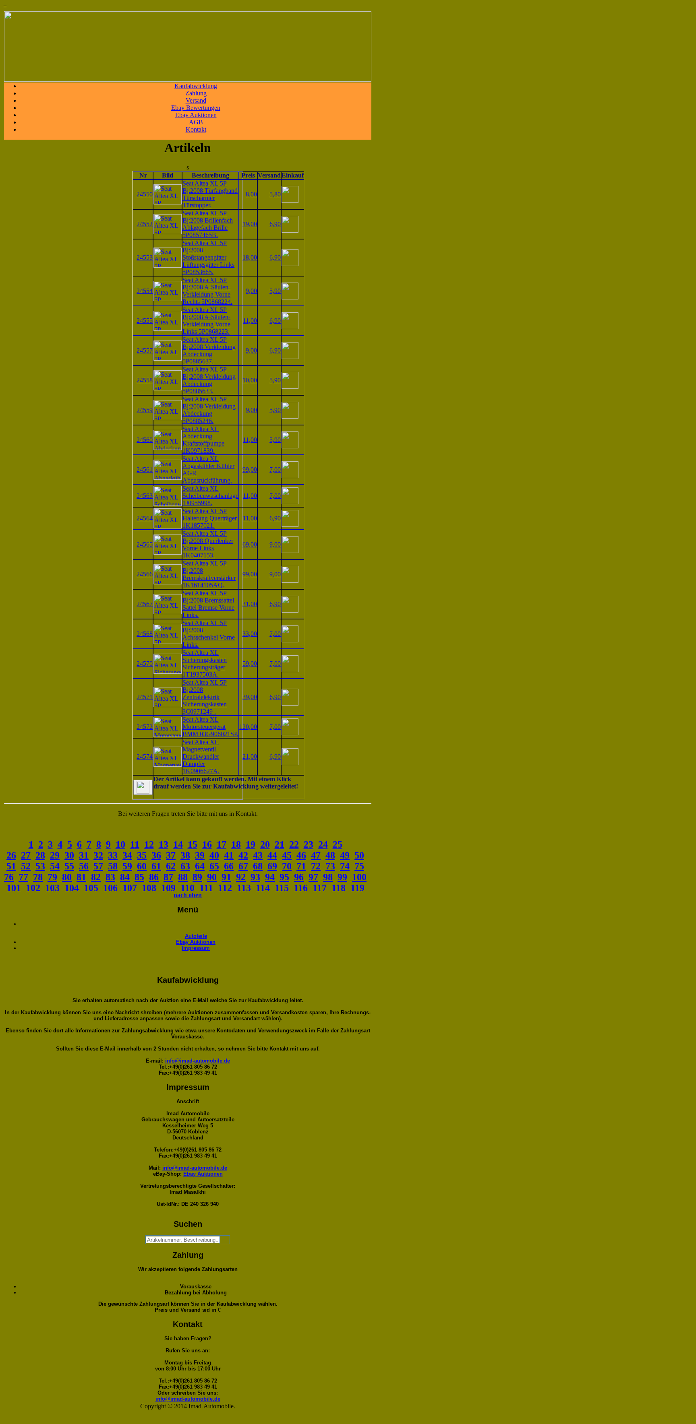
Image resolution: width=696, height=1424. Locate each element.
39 (200, 855)
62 (171, 866)
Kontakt (196, 129)
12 (149, 844)
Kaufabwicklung (195, 86)
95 (284, 877)
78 (38, 877)
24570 (145, 663)
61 (156, 866)
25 (337, 844)
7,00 (275, 469)
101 (13, 888)
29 (55, 855)
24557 (145, 350)
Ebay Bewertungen (195, 107)
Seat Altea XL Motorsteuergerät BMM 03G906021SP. (210, 726)
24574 (145, 756)
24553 (145, 257)
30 (69, 855)
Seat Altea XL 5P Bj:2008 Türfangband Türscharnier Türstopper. (210, 194)
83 (110, 877)
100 (359, 877)
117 (320, 888)
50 (359, 855)
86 (154, 877)
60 (142, 866)
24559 (145, 410)
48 (330, 855)
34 (127, 855)
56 (84, 866)
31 (84, 855)
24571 (145, 696)
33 (113, 855)
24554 (145, 290)
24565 (145, 544)
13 (163, 844)
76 (9, 877)
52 (26, 866)
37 (171, 855)
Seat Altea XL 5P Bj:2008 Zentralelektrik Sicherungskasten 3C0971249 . (204, 697)
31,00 (249, 604)
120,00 (248, 726)
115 (282, 888)
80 (67, 877)
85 (139, 877)
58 (113, 866)
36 (156, 855)
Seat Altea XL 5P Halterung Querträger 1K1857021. (209, 518)
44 (272, 855)
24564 (145, 518)
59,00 (249, 663)
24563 (145, 495)
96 (299, 877)
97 (313, 877)
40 (214, 855)
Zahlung (196, 93)
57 (98, 866)
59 (127, 866)
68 (258, 866)
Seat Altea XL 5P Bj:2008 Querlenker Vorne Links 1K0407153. (207, 544)
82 (96, 877)
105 (91, 888)
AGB (196, 122)
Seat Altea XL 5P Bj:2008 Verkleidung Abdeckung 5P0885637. (209, 350)
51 (11, 866)
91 (226, 877)
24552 (145, 224)
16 (207, 844)
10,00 (249, 380)
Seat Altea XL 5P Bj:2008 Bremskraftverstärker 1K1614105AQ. (209, 574)
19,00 (249, 224)
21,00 (249, 756)
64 (200, 866)
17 (221, 844)
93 (255, 877)
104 (71, 888)
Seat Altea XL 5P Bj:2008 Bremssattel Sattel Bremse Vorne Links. (208, 604)
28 (40, 855)
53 (40, 866)
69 (272, 866)
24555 (145, 320)
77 (23, 877)
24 (323, 844)
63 (185, 866)
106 (110, 888)
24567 (145, 604)
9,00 (251, 290)
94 (270, 877)
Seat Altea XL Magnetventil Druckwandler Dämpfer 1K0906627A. (201, 756)
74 (345, 866)
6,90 (275, 224)
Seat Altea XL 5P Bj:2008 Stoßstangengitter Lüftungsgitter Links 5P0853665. (208, 257)
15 (192, 844)
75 (359, 866)
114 (263, 888)
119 (357, 888)
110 (187, 888)
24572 (145, 726)
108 (149, 888)
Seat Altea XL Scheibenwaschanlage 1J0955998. (210, 495)
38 (185, 855)
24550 (145, 194)
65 (214, 866)
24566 (145, 574)
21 (279, 844)
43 (258, 855)
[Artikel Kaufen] (290, 200)
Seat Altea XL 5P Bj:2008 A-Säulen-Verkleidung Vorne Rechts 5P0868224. (207, 291)
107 (129, 888)
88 (183, 877)
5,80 (275, 194)
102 (33, 888)
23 (308, 844)
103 (52, 888)
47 (316, 855)
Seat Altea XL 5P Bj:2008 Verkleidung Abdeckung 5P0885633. (209, 380)
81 (81, 877)
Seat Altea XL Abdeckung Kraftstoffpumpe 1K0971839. (203, 439)
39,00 (249, 696)
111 (206, 888)
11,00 (250, 320)
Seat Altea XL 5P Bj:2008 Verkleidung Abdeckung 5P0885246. (209, 410)
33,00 (249, 633)
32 (98, 855)
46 (301, 855)
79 (52, 877)
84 (125, 877)
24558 (145, 380)
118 (338, 888)
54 (55, 866)
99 (342, 877)
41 (229, 855)
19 (250, 844)
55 (69, 866)
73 (330, 866)
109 (168, 888)
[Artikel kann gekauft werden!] (143, 787)
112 (225, 888)
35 (142, 855)
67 (243, 866)
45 (287, 855)
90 (212, 877)
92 (241, 877)
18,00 (249, 257)
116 (301, 888)
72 (316, 866)
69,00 (249, 544)
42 (243, 855)
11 (134, 844)
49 (345, 855)
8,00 (251, 194)
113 (244, 888)
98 (328, 877)
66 (229, 866)
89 (197, 877)
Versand (196, 100)
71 (301, 866)
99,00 (249, 469)
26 (11, 855)
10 (120, 844)
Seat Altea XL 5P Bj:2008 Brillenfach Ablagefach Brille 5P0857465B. (207, 224)
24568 (145, 633)
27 (26, 855)
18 (236, 844)
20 (265, 844)
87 (168, 877)
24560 (145, 439)
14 (178, 844)
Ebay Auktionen (196, 114)
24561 (145, 469)
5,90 (275, 290)
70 (287, 866)
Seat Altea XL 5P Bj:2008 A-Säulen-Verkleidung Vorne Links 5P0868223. (206, 320)
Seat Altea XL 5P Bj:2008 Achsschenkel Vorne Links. (208, 633)
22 (294, 844)
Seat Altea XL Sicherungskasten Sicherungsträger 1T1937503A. (204, 663)
